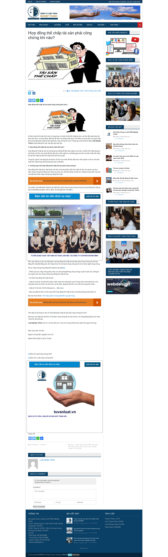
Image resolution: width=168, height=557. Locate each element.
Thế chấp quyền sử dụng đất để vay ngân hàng (58, 296)
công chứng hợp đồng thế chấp (86, 444)
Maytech (65, 554)
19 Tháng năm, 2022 (93, 91)
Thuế (67, 25)
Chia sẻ (30, 91)
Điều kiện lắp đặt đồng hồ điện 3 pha (125, 178)
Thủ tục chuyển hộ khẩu (121, 168)
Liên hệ (30, 1)
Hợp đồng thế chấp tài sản (77, 446)
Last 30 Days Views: (112, 524)
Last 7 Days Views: (112, 521)
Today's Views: (110, 519)
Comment (37, 487)
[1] (71, 190)
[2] (64, 268)
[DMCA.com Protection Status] (74, 554)
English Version (41, 1)
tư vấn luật (77, 448)
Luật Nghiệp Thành (47, 460)
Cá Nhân (43, 444)
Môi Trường (77, 25)
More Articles (84, 548)
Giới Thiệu (31, 25)
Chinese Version (55, 1)
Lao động (57, 25)
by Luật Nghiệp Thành (76, 91)
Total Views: (109, 527)
